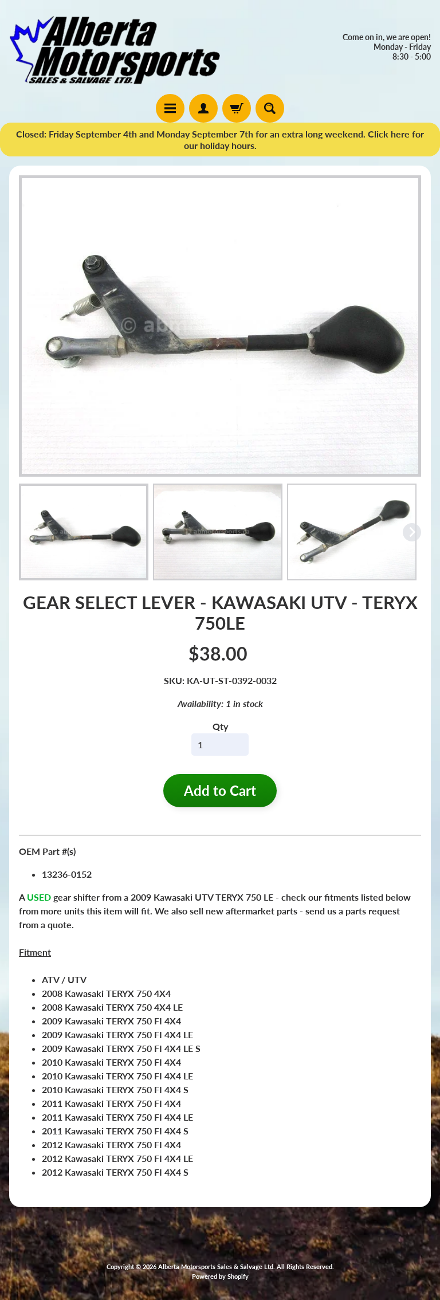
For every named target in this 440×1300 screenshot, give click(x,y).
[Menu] (170, 108)
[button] (83, 532)
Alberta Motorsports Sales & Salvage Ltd (215, 1266)
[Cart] (236, 108)
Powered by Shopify (220, 1276)
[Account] (203, 108)
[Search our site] (270, 108)
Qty (220, 726)
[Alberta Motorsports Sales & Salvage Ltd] (114, 47)
